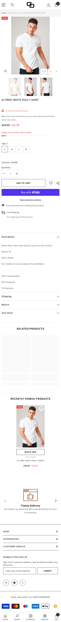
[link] (16, 379)
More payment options (30, 199)
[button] (50, 71)
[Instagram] (14, 583)
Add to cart (23, 183)
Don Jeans (30, 457)
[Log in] (48, 5)
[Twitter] (23, 583)
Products (13, 13)
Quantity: (6, 167)
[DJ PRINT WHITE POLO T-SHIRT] (30, 426)
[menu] (3, 5)
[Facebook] (6, 583)
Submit (48, 570)
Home (4, 13)
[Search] (12, 5)
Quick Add (30, 452)
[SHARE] (57, 183)
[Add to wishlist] (51, 183)
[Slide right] (55, 501)
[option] (30, 45)
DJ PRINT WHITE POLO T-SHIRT (30, 460)
